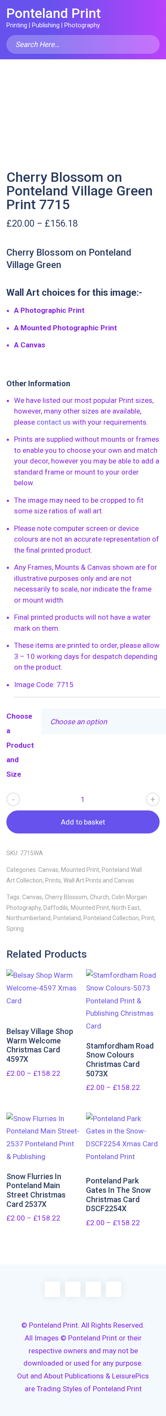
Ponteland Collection (111, 918)
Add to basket (83, 822)
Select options (43, 994)
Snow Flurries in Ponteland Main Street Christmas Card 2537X (36, 1190)
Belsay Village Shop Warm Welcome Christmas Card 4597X (39, 1045)
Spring (15, 928)
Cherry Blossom (66, 897)
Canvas (48, 869)
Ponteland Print (53, 13)
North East (126, 907)
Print (147, 918)
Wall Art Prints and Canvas (98, 880)
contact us (54, 422)
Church (99, 897)
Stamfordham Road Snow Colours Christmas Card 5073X (120, 1059)
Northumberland (28, 918)
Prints (53, 880)
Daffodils (55, 907)
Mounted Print (80, 869)
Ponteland (67, 918)
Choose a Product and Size (20, 745)
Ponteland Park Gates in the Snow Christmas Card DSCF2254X (118, 1194)
